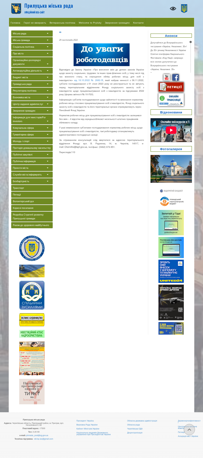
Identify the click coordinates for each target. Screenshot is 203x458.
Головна (15, 22)
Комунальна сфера (23, 127)
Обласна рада (133, 424)
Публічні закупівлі (22, 154)
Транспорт (18, 188)
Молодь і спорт (21, 141)
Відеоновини (171, 112)
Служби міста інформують (27, 174)
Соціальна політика (23, 46)
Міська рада (19, 33)
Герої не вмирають (35, 22)
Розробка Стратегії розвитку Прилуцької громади (28, 216)
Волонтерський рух (23, 201)
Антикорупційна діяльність (27, 70)
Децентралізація (134, 432)
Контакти (138, 22)
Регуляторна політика (24, 90)
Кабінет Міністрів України (87, 428)
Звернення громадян (117, 22)
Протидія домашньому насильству (32, 148)
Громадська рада (22, 84)
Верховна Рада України (87, 424)
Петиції (17, 194)
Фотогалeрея (171, 149)
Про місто (18, 53)
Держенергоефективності (189, 421)
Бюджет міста (20, 77)
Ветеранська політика (62, 22)
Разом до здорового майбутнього (31, 225)
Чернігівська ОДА (135, 428)
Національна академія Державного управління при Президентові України (93, 433)
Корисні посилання (23, 208)
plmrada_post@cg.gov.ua (37, 435)
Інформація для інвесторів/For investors (29, 119)
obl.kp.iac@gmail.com (43, 438)
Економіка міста (21, 97)
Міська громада (21, 40)
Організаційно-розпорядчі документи (27, 62)
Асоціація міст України (188, 436)
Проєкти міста (20, 168)
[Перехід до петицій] (171, 86)
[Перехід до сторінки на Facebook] (175, 77)
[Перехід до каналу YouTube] (167, 77)
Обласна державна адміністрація (142, 420)
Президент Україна (85, 420)
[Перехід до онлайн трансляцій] (171, 99)
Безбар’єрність (21, 181)
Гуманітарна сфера (23, 134)
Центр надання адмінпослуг (28, 104)
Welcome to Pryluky (90, 22)
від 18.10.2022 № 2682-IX (88, 80)
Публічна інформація (24, 161)
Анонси (171, 35)
